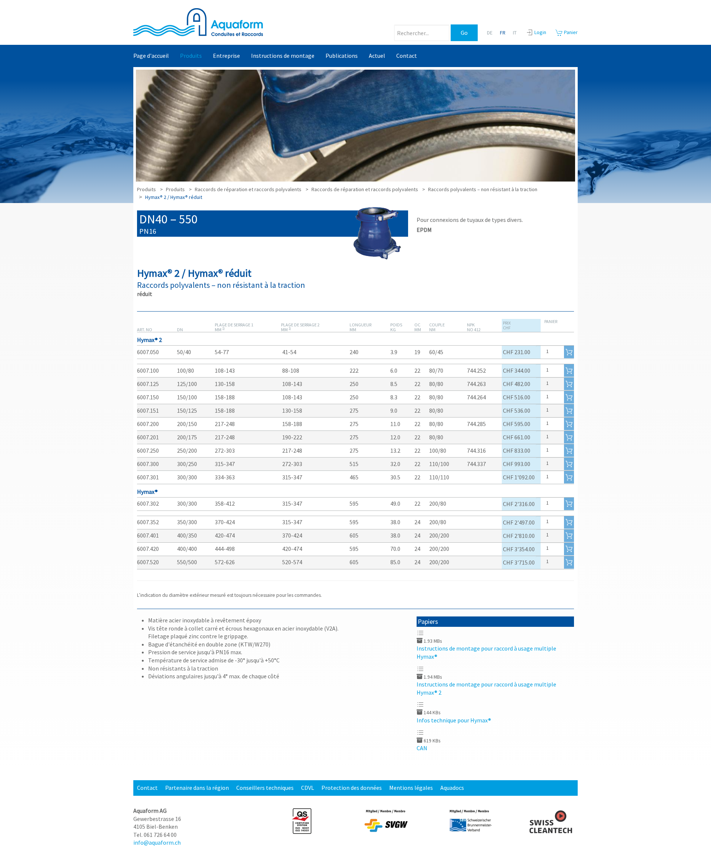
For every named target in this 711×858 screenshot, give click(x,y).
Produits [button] (191, 55)
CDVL (307, 787)
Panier (570, 32)
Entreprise (226, 55)
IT (515, 32)
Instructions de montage (282, 55)
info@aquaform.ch (157, 842)
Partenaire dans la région (197, 787)
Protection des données (351, 787)
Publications (342, 55)
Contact (406, 55)
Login (540, 32)
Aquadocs (452, 787)
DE (490, 32)
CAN (422, 748)
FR (502, 32)
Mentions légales (411, 787)
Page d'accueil (151, 55)
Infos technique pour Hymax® (454, 720)
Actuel (377, 55)
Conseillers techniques (265, 787)
